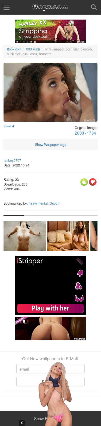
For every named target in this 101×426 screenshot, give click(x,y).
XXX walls (33, 49)
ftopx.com (14, 49)
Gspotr (55, 203)
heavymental (38, 203)
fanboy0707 (12, 160)
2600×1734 (85, 133)
